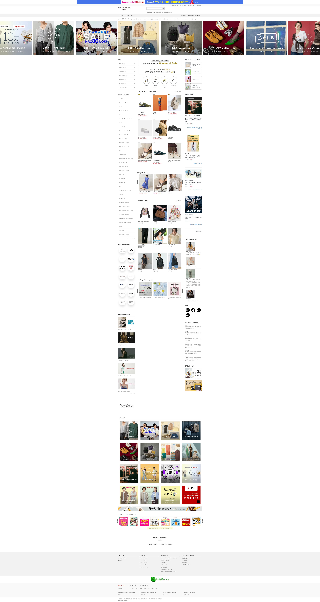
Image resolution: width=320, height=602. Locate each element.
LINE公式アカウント (186, 564)
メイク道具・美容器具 (124, 202)
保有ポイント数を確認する (190, 592)
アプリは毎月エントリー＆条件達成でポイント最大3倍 (189, 15)
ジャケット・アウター (124, 102)
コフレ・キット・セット (124, 206)
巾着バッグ (193, 19)
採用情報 (160, 599)
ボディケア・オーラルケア (125, 190)
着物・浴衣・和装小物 (124, 170)
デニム (162, 19)
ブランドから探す (123, 67)
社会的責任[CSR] (153, 599)
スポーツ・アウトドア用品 (125, 222)
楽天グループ (191, 5)
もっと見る (132, 393)
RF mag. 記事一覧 (198, 163)
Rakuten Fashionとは (166, 560)
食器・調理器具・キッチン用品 (126, 210)
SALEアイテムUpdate (191, 267)
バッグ (120, 122)
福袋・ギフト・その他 (124, 234)
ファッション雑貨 (123, 138)
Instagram (184, 562)
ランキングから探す (123, 75)
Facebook (184, 560)
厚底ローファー (169, 19)
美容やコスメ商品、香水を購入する (149, 592)
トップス (121, 98)
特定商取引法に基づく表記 (167, 569)
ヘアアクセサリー (123, 154)
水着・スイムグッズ (123, 166)
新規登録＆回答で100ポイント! (179, 5)
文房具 (120, 226)
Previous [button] (118, 38)
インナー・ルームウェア (124, 130)
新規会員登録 (185, 558)
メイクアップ (122, 182)
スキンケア (121, 174)
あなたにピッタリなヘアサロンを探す (126, 592)
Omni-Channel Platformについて (168, 571)
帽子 (120, 150)
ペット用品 (121, 230)
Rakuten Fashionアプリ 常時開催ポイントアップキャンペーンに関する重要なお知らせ (193, 346)
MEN (127, 15)
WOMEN (122, 15)
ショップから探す (123, 71)
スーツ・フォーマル (123, 162)
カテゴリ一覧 (132, 238)
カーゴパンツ (178, 19)
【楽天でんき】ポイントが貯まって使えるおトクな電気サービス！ (144, 588)
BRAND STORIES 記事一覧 (196, 224)
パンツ (120, 106)
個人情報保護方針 (128, 599)
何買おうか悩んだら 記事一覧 (195, 190)
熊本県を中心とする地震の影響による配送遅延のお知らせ (160, 12)
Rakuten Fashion (131, 8)
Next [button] (201, 38)
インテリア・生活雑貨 (124, 214)
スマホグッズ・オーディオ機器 (126, 218)
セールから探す (122, 63)
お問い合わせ (164, 564)
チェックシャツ (185, 19)
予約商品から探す (123, 83)
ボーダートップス (142, 19)
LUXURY (120, 560)
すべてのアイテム (123, 87)
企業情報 (120, 599)
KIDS (132, 15)
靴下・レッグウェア (123, 134)
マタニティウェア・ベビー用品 (126, 158)
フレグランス (122, 198)
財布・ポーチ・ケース (124, 146)
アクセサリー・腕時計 (124, 142)
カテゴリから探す (123, 79)
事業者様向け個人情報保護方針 (140, 599)
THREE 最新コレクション (153, 19)
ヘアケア (121, 194)
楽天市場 (199, 5)
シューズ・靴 (122, 126)
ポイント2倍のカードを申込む (169, 592)
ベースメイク (122, 178)
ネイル (120, 186)
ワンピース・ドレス (123, 110)
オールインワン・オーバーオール (126, 118)
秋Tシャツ (133, 19)
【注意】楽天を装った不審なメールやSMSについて (160, 528)
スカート (121, 114)
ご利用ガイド (164, 562)
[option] (53, 38)
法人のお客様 (164, 567)
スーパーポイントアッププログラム (169, 558)
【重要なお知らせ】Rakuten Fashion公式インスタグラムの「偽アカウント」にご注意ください (193, 359)
